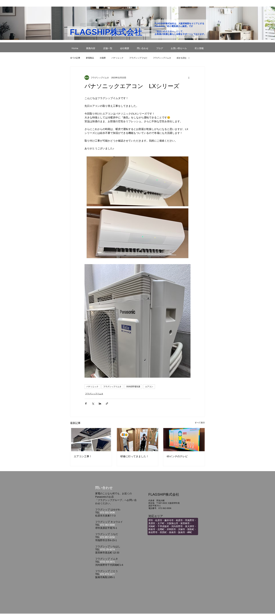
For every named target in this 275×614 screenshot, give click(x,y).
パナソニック (117, 58)
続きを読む (182, 58)
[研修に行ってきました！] (137, 439)
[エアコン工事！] (91, 439)
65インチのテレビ (177, 456)
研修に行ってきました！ (134, 456)
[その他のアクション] (188, 77)
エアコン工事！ (83, 456)
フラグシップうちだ (138, 58)
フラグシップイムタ (162, 58)
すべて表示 (200, 422)
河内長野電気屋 (133, 386)
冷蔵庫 (103, 58)
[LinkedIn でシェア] (100, 403)
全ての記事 (75, 58)
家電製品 (90, 58)
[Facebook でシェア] (86, 403)
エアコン (149, 386)
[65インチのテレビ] (184, 439)
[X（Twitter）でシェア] (93, 403)
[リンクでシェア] (107, 403)
